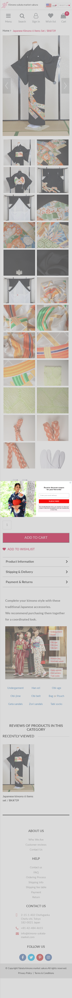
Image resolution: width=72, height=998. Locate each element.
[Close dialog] (70, 483)
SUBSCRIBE (54, 501)
